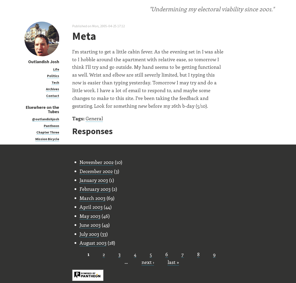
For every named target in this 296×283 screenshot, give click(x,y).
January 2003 (94, 180)
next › (147, 262)
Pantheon (51, 126)
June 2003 (90, 225)
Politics (53, 76)
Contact (52, 95)
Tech (55, 82)
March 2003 (92, 198)
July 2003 (89, 234)
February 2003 (95, 189)
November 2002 (97, 162)
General (94, 118)
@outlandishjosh (45, 119)
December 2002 (96, 171)
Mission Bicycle (47, 139)
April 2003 (91, 207)
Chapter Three (47, 132)
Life (56, 69)
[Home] (41, 55)
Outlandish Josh (43, 61)
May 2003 (90, 216)
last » (173, 262)
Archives (52, 89)
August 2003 (93, 243)
